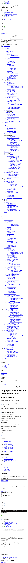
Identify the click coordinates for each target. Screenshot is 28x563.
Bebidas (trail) (13, 185)
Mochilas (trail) (10, 195)
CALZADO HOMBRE (10, 136)
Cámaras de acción (11, 126)
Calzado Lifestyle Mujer (13, 156)
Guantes (9, 64)
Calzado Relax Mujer (15, 157)
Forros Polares (10, 61)
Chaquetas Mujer (11, 90)
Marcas (5, 358)
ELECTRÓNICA (8, 125)
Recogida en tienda (8, 446)
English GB (14, 14)
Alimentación (10, 182)
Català (10, 16)
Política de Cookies (8, 448)
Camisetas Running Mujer (16, 87)
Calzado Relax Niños (12, 175)
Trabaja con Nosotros (9, 451)
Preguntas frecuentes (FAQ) (10, 460)
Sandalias (12, 143)
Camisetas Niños (11, 114)
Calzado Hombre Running (13, 138)
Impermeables (10, 65)
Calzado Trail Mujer (15, 166)
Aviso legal (6, 450)
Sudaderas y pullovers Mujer (14, 107)
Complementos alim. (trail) (16, 186)
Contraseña (3, 550)
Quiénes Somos (7, 441)
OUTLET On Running (12, 206)
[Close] (1, 216)
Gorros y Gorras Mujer (12, 93)
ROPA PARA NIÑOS (9, 112)
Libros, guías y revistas (12, 192)
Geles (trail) (13, 188)
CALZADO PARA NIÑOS (11, 172)
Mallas (8, 66)
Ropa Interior (10, 72)
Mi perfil (6, 467)
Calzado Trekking (14, 150)
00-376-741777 (7, 19)
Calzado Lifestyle (11, 139)
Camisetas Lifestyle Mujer (16, 86)
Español (11, 12)
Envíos (5, 443)
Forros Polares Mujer (12, 92)
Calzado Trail (13, 149)
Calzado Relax (13, 142)
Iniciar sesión (4, 373)
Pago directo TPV (8, 459)
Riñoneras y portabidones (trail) (14, 198)
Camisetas (9, 54)
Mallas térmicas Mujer (15, 105)
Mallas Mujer (10, 97)
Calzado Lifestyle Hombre (16, 140)
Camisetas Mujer (11, 85)
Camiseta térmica (14, 73)
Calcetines (9, 52)
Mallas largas (13, 69)
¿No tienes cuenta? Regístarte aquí (9, 557)
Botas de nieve (13, 146)
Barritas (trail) (13, 184)
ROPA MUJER (7, 82)
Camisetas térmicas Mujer (16, 104)
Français (11, 15)
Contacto (6, 457)
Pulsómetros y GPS (11, 131)
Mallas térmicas (14, 75)
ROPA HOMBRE (8, 51)
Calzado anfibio (14, 147)
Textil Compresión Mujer (13, 108)
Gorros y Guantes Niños (13, 117)
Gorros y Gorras (11, 62)
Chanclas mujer (14, 159)
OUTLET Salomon (11, 209)
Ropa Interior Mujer (12, 103)
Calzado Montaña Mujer (13, 161)
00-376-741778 (4, 481)
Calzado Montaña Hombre (13, 145)
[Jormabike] (7, 3)
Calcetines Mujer (11, 83)
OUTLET (6, 202)
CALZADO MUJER (9, 154)
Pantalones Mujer (11, 101)
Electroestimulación (11, 128)
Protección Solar (11, 196)
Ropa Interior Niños (12, 119)
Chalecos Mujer (11, 89)
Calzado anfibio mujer (15, 164)
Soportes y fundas (11, 132)
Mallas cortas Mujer (15, 99)
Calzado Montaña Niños (13, 174)
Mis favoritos (7, 470)
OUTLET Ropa (11, 207)
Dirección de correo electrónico (8, 547)
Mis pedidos (7, 469)
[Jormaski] (6, 2)
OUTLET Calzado (11, 205)
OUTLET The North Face (13, 210)
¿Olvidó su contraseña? (6, 553)
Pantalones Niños (11, 118)
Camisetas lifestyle (14, 55)
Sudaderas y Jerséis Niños (13, 121)
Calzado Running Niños (13, 177)
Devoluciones (7, 461)
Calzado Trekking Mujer (16, 167)
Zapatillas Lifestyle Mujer (16, 160)
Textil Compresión (11, 78)
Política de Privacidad (9, 447)
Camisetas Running (15, 57)
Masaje (8, 129)
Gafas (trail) (10, 191)
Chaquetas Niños (11, 115)
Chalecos (9, 58)
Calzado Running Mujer (13, 168)
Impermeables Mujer (12, 96)
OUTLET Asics (11, 203)
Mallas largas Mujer (15, 100)
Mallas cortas (13, 68)
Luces (8, 193)
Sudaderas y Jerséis (11, 76)
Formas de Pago (8, 444)
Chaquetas (9, 59)
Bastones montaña (11, 189)
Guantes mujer (10, 94)
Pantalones (9, 71)
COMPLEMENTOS (9, 181)
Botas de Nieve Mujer (15, 163)
